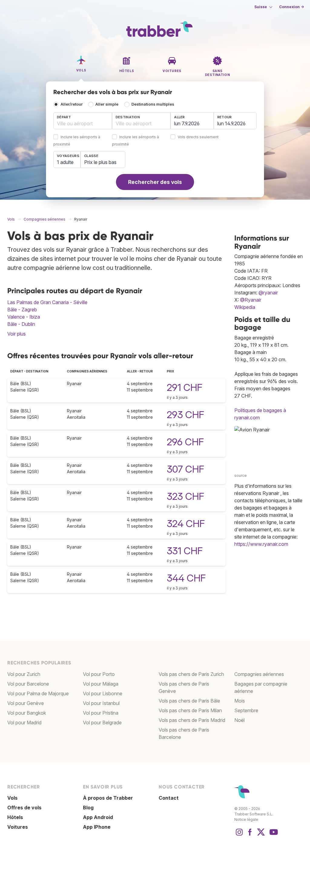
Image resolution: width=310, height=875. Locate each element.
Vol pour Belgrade (102, 722)
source (240, 475)
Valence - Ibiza (23, 317)
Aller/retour (72, 104)
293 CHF (185, 415)
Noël (239, 720)
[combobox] (82, 120)
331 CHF (185, 551)
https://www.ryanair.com (261, 544)
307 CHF (185, 469)
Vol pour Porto (99, 674)
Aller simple (106, 104)
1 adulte (65, 162)
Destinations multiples (152, 104)
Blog (88, 808)
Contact (169, 798)
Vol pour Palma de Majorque (38, 693)
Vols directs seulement (198, 137)
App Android (98, 817)
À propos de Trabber (108, 798)
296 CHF (185, 442)
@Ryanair (250, 300)
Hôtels (15, 817)
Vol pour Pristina (100, 713)
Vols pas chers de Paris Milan (190, 710)
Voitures (17, 827)
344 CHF (186, 578)
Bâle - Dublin (21, 324)
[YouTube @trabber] (273, 835)
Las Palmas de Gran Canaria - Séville (47, 302)
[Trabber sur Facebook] (250, 835)
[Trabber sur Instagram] (239, 835)
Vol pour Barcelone (28, 684)
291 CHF (184, 387)
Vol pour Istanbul (101, 703)
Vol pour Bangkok (26, 713)
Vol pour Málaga (100, 684)
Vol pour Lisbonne (102, 693)
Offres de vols (24, 808)
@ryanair (268, 293)
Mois (239, 701)
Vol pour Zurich (23, 674)
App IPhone (96, 827)
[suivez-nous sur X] (261, 835)
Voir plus (16, 334)
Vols (12, 798)
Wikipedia (244, 307)
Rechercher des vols (155, 182)
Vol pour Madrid (24, 722)
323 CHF (185, 496)
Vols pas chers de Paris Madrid (192, 720)
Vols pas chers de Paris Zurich (191, 674)
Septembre (246, 710)
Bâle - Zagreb (22, 309)
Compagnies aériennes (259, 674)
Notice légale (246, 819)
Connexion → (291, 7)
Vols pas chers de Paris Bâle (189, 701)
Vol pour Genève (25, 703)
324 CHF (186, 523)
